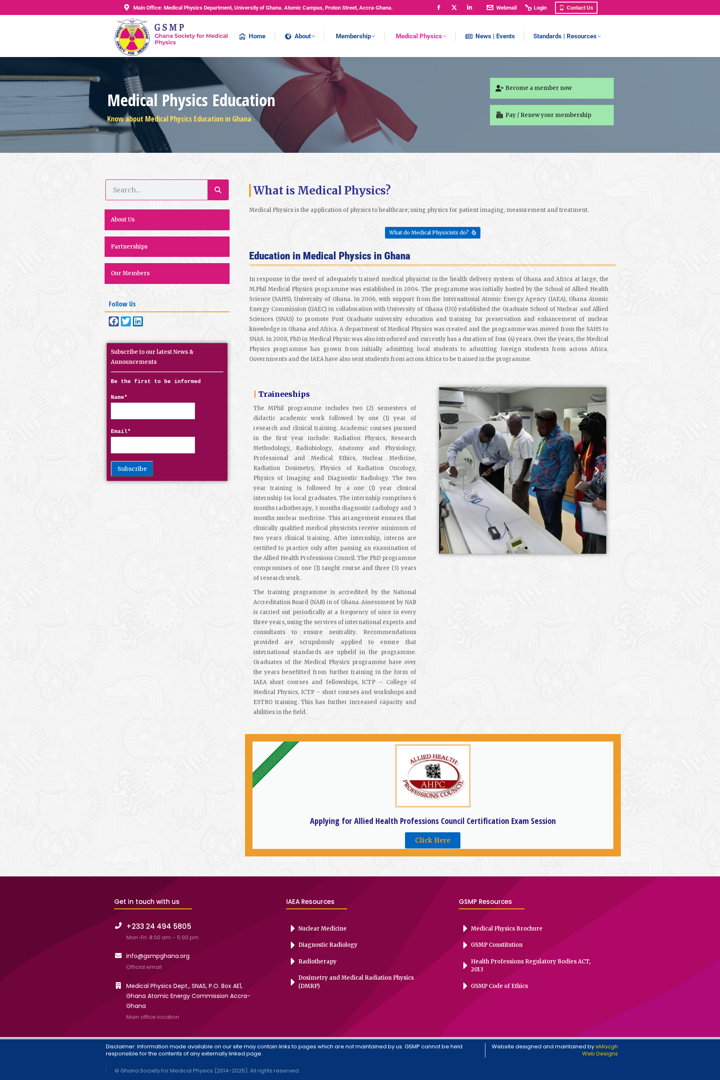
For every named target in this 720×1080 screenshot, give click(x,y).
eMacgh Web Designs (600, 1050)
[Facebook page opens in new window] (438, 7)
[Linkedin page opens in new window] (469, 7)
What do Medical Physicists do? (429, 232)
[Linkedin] (138, 321)
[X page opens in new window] (454, 7)
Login (540, 8)
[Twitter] (126, 321)
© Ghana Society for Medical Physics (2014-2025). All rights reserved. (207, 1071)
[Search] (218, 190)
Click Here (432, 840)
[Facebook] (114, 321)
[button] (448, 470)
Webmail (506, 8)
